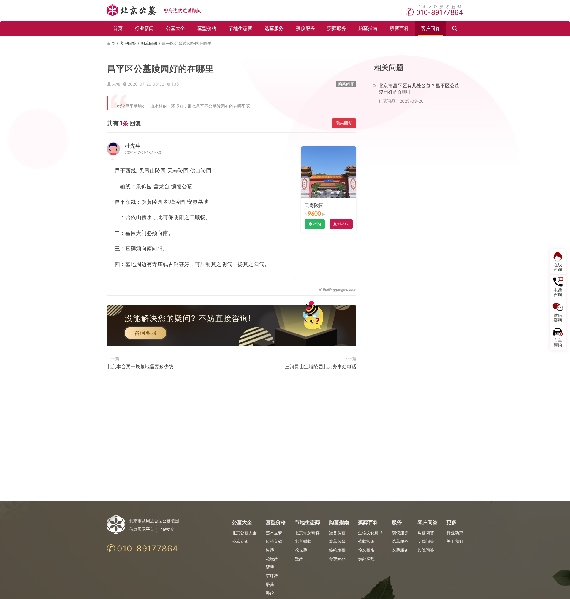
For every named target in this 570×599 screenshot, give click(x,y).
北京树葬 (303, 541)
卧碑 (270, 592)
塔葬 (270, 584)
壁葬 (270, 567)
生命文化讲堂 (370, 532)
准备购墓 (337, 532)
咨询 (317, 224)
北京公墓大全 (244, 532)
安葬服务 (336, 28)
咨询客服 (145, 333)
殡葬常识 (366, 541)
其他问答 (425, 549)
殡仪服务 (305, 28)
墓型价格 (206, 28)
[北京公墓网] (132, 10)
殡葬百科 (399, 28)
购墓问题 (149, 43)
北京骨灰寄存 (307, 532)
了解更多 (167, 529)
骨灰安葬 (337, 558)
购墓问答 (425, 532)
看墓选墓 (337, 541)
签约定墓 (337, 549)
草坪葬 (272, 575)
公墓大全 (175, 28)
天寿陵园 (314, 205)
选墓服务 (274, 28)
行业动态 (454, 532)
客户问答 (430, 28)
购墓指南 (367, 28)
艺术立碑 (274, 532)
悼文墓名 (366, 549)
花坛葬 (272, 558)
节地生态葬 (240, 28)
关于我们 (454, 541)
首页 (118, 28)
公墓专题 (240, 541)
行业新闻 (144, 28)
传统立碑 (274, 541)
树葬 (270, 549)
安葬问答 (425, 541)
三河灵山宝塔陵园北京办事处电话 (320, 366)
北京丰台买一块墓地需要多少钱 (140, 366)
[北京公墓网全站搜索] (454, 28)
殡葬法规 (366, 558)
